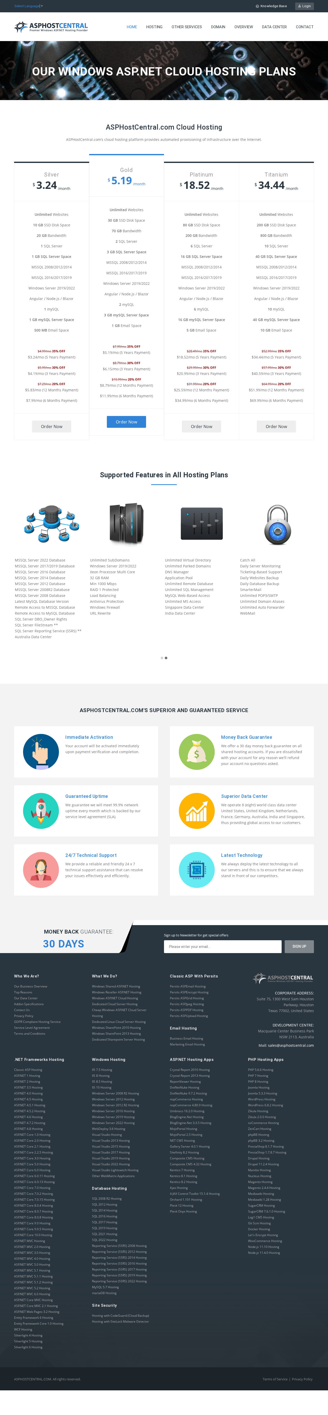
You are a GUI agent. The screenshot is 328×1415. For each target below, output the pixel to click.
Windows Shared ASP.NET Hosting (116, 986)
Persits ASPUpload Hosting (189, 1016)
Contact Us (22, 1010)
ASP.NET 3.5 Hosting (28, 1087)
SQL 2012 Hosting (104, 1204)
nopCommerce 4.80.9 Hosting (191, 1105)
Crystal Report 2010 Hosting (190, 1070)
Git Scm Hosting (259, 1223)
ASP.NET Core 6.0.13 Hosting (34, 1182)
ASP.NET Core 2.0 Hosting (32, 1140)
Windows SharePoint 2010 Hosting (116, 1027)
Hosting (154, 27)
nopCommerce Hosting (186, 1099)
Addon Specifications (29, 1004)
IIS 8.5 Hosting (102, 1081)
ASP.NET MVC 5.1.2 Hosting (33, 1282)
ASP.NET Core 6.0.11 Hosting (34, 1176)
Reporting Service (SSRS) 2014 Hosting (119, 1257)
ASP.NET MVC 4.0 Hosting (32, 1258)
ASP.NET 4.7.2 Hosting (29, 1123)
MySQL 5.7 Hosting (105, 1287)
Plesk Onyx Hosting (183, 1211)
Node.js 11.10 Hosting (263, 1247)
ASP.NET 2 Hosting (27, 1081)
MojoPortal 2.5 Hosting (186, 1134)
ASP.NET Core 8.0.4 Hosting (33, 1205)
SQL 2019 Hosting (104, 1228)
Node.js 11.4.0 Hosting (264, 1253)
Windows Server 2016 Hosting (113, 1111)
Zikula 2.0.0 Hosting (262, 1117)
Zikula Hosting (258, 1111)
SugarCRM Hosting (261, 1205)
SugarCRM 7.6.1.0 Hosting (266, 1211)
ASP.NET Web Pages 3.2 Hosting (36, 1312)
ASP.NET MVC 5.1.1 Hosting (33, 1276)
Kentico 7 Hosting (182, 1170)
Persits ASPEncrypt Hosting (189, 992)
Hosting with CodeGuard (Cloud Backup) (120, 1315)
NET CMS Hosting (182, 1140)
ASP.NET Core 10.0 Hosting (33, 1235)
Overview (243, 27)
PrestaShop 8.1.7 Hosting (266, 1146)
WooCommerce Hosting (265, 1241)
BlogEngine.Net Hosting (187, 1117)
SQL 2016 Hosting (104, 1216)
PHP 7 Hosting (258, 1075)
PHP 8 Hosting (258, 1081)
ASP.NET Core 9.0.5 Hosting (33, 1229)
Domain (218, 27)
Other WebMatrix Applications (113, 1176)
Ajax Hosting (179, 1188)
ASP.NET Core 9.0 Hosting (32, 1223)
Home (132, 27)
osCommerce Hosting (263, 1123)
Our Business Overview (30, 986)
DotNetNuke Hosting (184, 1087)
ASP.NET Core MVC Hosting (33, 1300)
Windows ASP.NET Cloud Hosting (115, 998)
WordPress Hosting (261, 1099)
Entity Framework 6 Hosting (33, 1317)
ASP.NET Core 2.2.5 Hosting (33, 1152)
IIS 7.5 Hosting (102, 1070)
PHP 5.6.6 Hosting (260, 1070)
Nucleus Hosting (259, 1176)
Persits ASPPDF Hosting (186, 1010)
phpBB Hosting (258, 1134)
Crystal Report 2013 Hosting (190, 1075)
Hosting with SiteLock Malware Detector (120, 1321)
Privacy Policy (23, 1016)
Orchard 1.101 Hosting (186, 1199)
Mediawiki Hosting (261, 1193)
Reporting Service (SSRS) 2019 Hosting (119, 1275)
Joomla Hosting (259, 1087)
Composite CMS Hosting (187, 1158)
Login (306, 6)
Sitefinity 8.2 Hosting (184, 1152)
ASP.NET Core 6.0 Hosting (32, 1170)
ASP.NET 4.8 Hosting (28, 1129)
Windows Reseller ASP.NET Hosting (116, 992)
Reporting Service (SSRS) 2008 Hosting (119, 1246)
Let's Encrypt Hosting (263, 1235)
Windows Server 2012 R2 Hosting (115, 1105)
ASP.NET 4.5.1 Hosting (29, 1105)
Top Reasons (23, 992)
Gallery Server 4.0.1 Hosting (190, 1146)
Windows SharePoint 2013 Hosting (116, 1033)
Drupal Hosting (259, 1158)
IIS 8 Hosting (101, 1075)
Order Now (51, 426)
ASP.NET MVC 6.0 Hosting (32, 1294)
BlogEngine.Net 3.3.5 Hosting (190, 1123)
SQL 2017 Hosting (104, 1222)
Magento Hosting (260, 1182)
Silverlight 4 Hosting (28, 1335)
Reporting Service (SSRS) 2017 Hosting (119, 1269)
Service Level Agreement (32, 1027)
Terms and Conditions (29, 1033)
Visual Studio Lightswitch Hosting (115, 1170)
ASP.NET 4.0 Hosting (28, 1093)
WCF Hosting (23, 1329)
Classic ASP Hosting (28, 1070)
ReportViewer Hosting (185, 1081)
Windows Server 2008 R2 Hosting (115, 1093)
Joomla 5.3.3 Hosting (262, 1093)
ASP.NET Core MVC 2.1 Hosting (36, 1306)
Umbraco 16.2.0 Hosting (187, 1111)
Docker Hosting (259, 1229)
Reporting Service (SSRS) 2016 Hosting (119, 1263)
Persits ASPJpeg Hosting (187, 1004)
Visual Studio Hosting (107, 1134)
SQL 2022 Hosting (104, 1240)
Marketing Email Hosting (187, 1044)
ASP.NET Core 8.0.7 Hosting (33, 1211)
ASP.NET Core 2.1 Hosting (32, 1146)
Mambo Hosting (259, 1170)
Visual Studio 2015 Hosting (111, 1146)
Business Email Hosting (186, 1038)
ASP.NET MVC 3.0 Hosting (32, 1253)
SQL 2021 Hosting (104, 1234)
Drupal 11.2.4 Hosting (263, 1164)
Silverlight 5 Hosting (28, 1341)
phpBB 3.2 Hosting (261, 1140)
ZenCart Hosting (259, 1129)
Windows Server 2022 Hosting (113, 1123)
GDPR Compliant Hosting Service (37, 1022)
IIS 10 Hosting (101, 1087)
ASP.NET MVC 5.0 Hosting (32, 1264)
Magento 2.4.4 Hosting (264, 1188)
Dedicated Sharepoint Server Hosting (118, 1039)
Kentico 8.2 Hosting (183, 1182)
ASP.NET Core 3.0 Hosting (32, 1158)
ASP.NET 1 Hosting (27, 1075)
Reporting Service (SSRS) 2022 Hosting (119, 1281)
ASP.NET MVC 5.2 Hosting (32, 1288)
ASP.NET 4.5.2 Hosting (29, 1111)
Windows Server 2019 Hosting (113, 1117)
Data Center (274, 27)
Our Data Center (26, 998)
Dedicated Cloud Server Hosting (115, 1004)
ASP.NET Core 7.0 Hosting (32, 1188)
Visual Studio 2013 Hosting (111, 1140)
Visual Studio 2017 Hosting (111, 1152)
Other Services (187, 27)
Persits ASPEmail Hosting (188, 986)
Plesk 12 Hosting (181, 1205)
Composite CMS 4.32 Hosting (190, 1164)
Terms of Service (275, 1379)
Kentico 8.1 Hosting (183, 1176)
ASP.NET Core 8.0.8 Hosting (33, 1217)
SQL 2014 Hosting (104, 1210)
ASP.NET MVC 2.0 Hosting (32, 1247)
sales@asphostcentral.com (291, 1045)
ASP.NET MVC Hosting (29, 1241)
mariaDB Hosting (104, 1293)
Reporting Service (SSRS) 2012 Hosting (119, 1251)
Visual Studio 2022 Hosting (111, 1164)
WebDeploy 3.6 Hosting (108, 1129)
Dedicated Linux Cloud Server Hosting (119, 1022)
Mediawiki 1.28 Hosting (264, 1199)
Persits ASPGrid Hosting (187, 998)
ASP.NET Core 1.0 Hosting (32, 1134)
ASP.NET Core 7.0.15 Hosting (34, 1199)
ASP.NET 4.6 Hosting (28, 1117)
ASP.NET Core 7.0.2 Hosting (33, 1193)
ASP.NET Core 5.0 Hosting (32, 1164)
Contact (305, 27)
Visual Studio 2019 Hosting (111, 1158)
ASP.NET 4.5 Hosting (28, 1099)
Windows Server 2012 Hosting (113, 1099)
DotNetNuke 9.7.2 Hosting (188, 1093)
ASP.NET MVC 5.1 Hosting (32, 1270)
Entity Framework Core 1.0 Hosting (39, 1323)
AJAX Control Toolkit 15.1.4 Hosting (195, 1193)
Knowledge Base (274, 6)
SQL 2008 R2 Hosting (107, 1198)
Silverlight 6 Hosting (28, 1347)
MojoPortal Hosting (183, 1129)
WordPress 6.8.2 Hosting (265, 1105)
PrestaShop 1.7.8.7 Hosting (267, 1152)
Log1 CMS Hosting (261, 1217)
